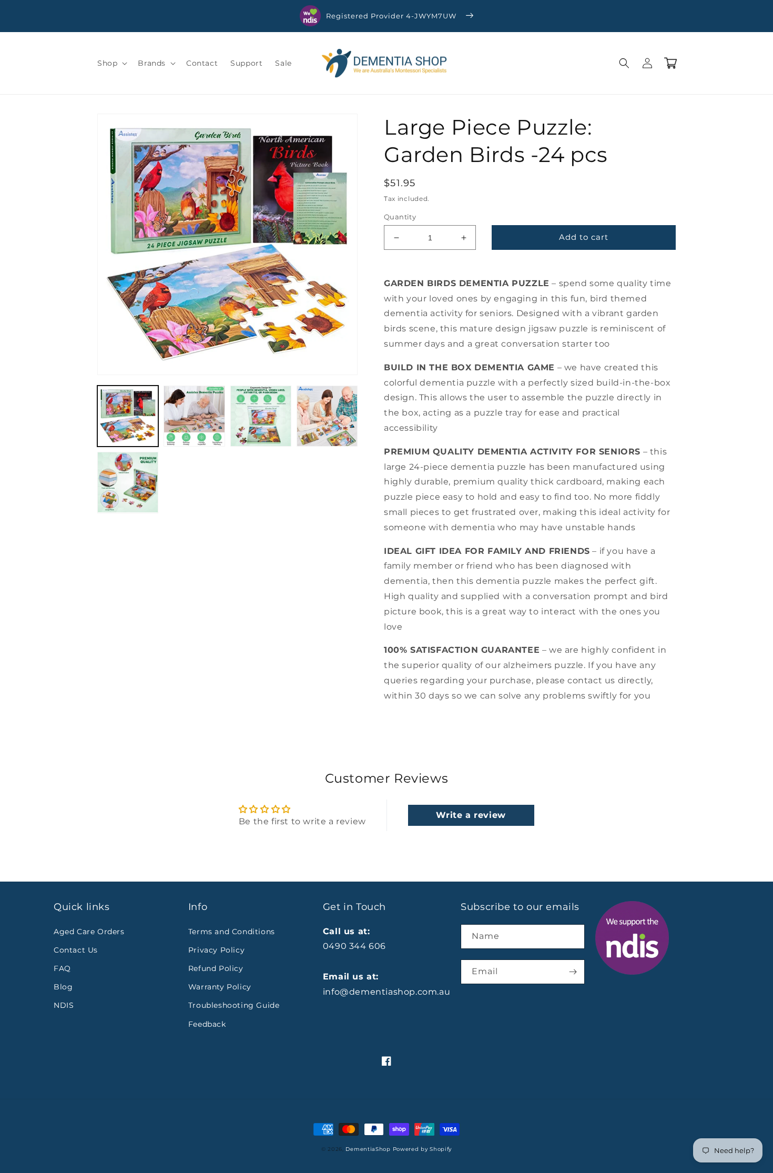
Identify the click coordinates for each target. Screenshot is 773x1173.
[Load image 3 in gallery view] (260, 416)
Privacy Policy (216, 950)
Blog (63, 987)
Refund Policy (215, 968)
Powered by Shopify (422, 1149)
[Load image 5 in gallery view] (127, 482)
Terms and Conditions (231, 931)
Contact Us (76, 950)
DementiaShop (367, 1149)
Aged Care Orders (89, 931)
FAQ (62, 968)
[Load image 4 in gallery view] (327, 416)
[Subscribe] (572, 971)
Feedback (207, 1024)
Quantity (400, 217)
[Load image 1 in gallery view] (127, 416)
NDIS (64, 1005)
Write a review (470, 815)
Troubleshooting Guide (234, 1005)
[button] (111, 63)
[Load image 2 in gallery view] (194, 416)
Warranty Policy (219, 987)
